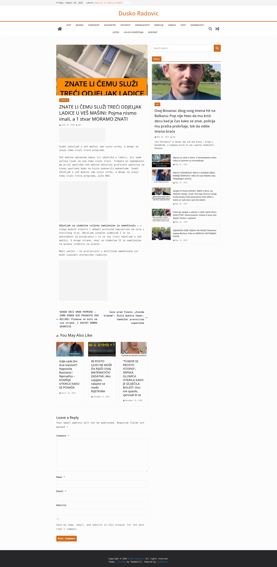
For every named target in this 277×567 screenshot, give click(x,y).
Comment (62, 435)
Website (61, 505)
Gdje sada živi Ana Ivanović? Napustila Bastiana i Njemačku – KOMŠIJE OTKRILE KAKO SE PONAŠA (69, 374)
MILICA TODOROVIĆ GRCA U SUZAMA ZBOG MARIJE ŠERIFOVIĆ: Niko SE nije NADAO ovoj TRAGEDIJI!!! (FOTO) (194, 175)
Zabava (172, 25)
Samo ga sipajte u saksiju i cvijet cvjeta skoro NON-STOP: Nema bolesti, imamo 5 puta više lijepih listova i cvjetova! (195, 215)
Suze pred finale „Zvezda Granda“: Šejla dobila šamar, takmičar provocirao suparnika (124, 318)
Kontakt (152, 32)
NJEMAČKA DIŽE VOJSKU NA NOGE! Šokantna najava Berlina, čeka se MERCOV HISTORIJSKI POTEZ (194, 233)
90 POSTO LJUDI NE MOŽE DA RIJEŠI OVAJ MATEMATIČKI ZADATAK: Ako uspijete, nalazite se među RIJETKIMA (101, 376)
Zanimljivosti (142, 25)
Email (61, 491)
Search (217, 48)
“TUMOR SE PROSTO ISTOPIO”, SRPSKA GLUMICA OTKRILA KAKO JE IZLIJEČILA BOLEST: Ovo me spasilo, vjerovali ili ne (133, 378)
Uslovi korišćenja (133, 32)
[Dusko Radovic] (59, 28)
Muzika (79, 25)
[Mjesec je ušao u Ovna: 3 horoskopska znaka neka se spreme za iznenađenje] (161, 161)
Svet (68, 25)
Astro (116, 32)
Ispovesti (125, 25)
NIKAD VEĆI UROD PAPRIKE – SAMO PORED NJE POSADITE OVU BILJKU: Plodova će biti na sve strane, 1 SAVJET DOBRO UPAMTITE (79, 319)
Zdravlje (159, 25)
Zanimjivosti (197, 25)
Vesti (183, 25)
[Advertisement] (82, 135)
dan (79, 125)
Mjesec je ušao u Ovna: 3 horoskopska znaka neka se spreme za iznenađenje (194, 159)
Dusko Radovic (138, 13)
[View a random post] (217, 28)
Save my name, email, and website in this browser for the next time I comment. (100, 526)
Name (60, 477)
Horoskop (93, 25)
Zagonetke (110, 25)
